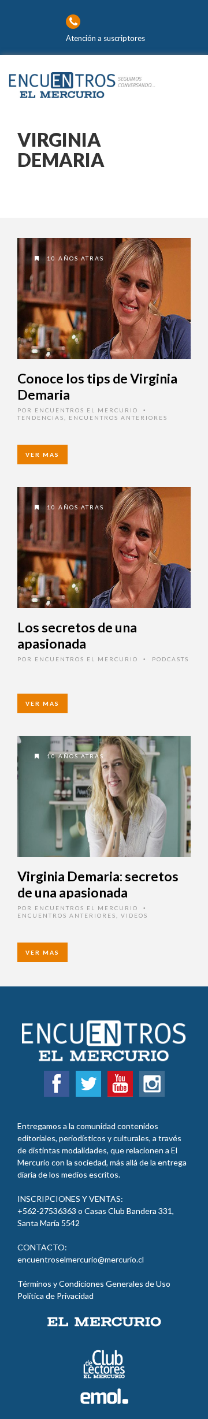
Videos (134, 915)
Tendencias (40, 417)
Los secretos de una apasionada (77, 635)
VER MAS (42, 454)
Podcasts (170, 659)
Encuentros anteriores (118, 417)
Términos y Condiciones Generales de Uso (93, 1283)
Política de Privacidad (55, 1296)
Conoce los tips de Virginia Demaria (97, 386)
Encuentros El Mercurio (86, 410)
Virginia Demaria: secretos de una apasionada (98, 884)
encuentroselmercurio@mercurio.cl (80, 1259)
